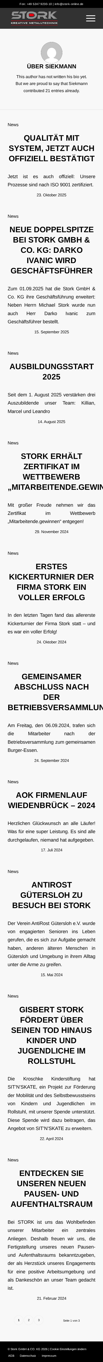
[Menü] (88, 18)
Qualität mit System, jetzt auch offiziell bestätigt (52, 148)
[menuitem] (88, 18)
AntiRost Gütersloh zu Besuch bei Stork (51, 895)
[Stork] (43, 18)
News (13, 124)
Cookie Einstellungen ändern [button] (68, 1349)
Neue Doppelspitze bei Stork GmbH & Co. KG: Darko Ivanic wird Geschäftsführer (52, 250)
